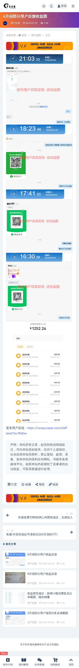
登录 (64, 6)
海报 (41, 484)
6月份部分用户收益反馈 (42, 554)
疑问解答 (24, 664)
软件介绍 (8, 664)
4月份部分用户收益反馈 (42, 574)
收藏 (28, 484)
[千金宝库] (5, 23)
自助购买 (55, 664)
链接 (55, 484)
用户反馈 (15, 23)
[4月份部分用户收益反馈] (15, 577)
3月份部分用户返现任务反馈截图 (47, 613)
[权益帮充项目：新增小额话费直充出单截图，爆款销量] (15, 597)
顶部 (71, 664)
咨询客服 (39, 664)
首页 (24, 35)
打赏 (13, 484)
